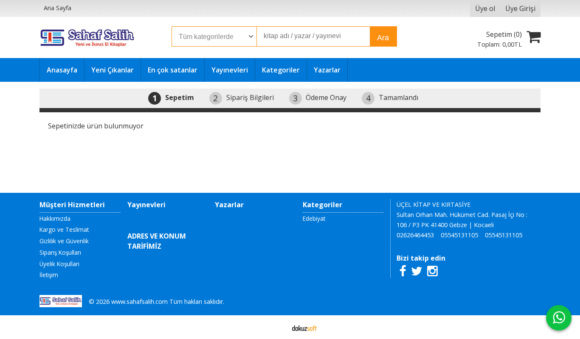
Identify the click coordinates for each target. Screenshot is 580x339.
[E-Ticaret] (304, 327)
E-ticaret (276, 327)
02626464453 (415, 235)
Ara (383, 37)
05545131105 (459, 235)
